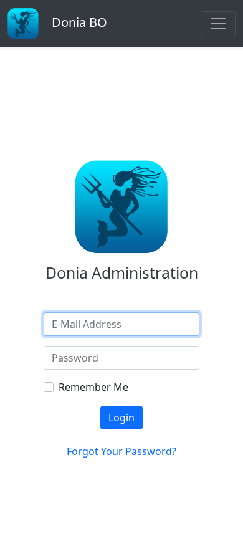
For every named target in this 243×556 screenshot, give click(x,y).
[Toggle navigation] (218, 23)
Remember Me (93, 387)
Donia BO (78, 22)
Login (121, 417)
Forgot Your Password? (121, 451)
